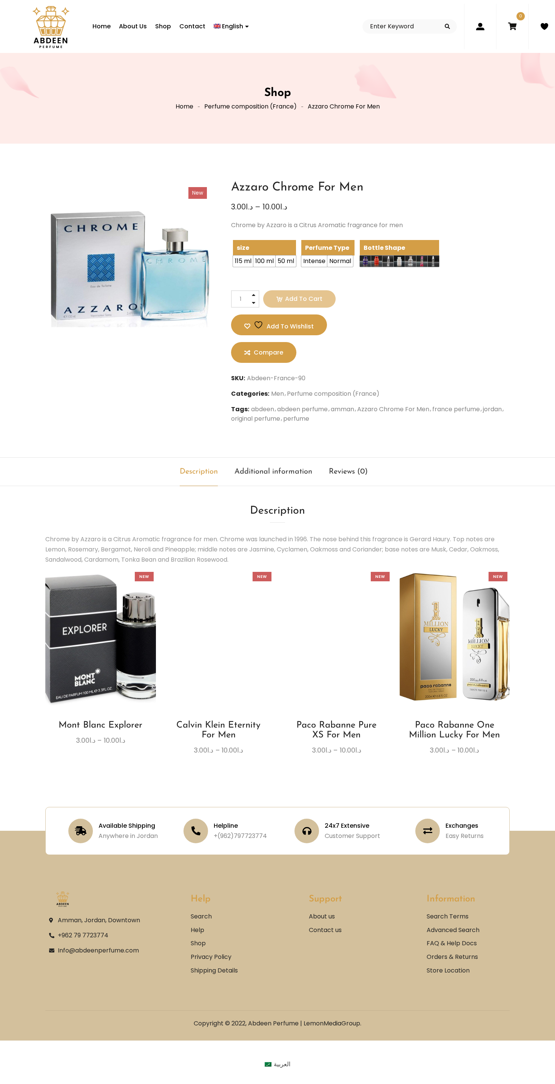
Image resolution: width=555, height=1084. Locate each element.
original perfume (255, 418)
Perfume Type (327, 247)
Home (184, 106)
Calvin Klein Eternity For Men (218, 730)
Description (199, 471)
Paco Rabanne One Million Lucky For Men (454, 730)
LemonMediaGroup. (332, 1023)
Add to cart (303, 298)
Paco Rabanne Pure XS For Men (336, 730)
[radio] (243, 261)
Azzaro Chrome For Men (393, 409)
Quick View (121, 655)
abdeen (262, 409)
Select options (79, 655)
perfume (296, 418)
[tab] (199, 471)
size (243, 247)
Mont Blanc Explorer (100, 725)
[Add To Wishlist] (93, 658)
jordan (492, 409)
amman (342, 409)
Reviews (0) (348, 471)
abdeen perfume (302, 409)
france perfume (456, 409)
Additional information (273, 471)
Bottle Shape (384, 247)
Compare (107, 655)
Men (277, 393)
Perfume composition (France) (250, 106)
